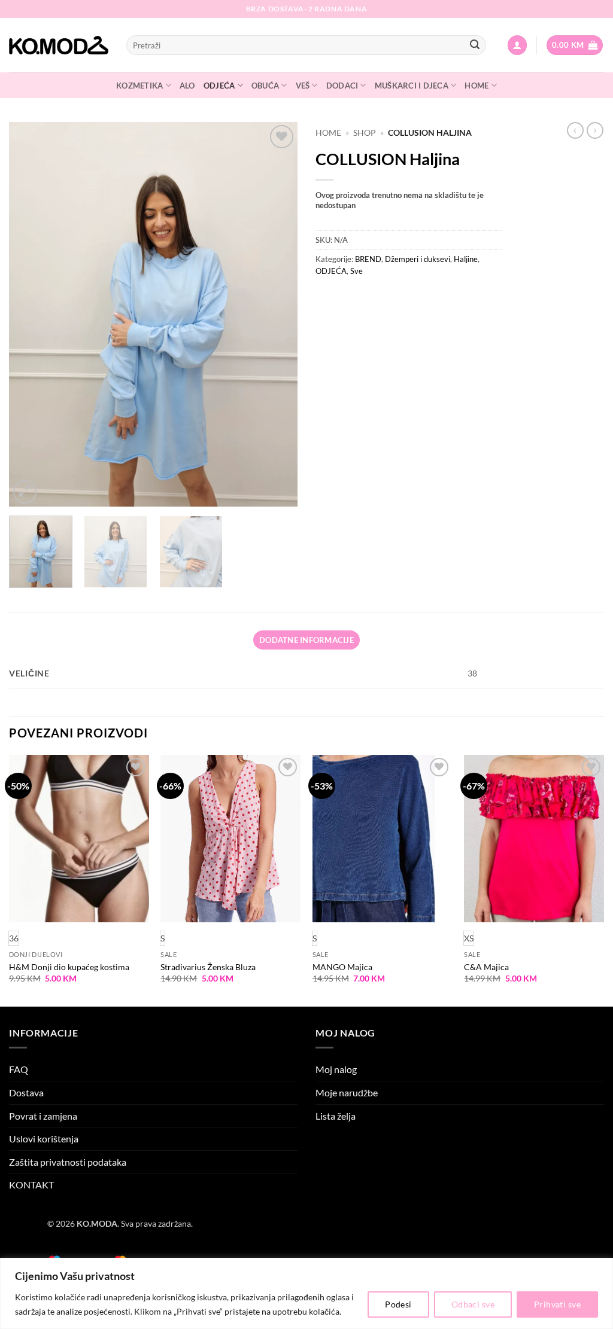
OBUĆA (265, 85)
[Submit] (475, 45)
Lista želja (335, 1115)
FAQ (18, 1069)
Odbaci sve (472, 1304)
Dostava (26, 1092)
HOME (476, 85)
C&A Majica (486, 967)
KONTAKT (31, 1184)
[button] (517, 45)
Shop (364, 133)
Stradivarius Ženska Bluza (208, 967)
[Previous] (30, 314)
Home (328, 133)
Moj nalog (336, 1069)
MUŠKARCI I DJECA (411, 85)
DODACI (342, 85)
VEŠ (303, 85)
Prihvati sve (557, 1304)
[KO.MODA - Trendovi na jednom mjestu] (58, 45)
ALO (187, 85)
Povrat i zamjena (43, 1115)
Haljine (466, 259)
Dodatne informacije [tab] (306, 640)
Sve (356, 271)
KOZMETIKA (139, 85)
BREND (368, 259)
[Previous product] (595, 130)
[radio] (162, 938)
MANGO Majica (342, 967)
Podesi (398, 1304)
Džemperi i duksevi (417, 259)
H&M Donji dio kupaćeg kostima (69, 967)
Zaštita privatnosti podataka (67, 1162)
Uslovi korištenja (43, 1138)
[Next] (276, 314)
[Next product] (575, 130)
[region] (306, 1293)
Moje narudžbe (346, 1092)
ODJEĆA (219, 85)
